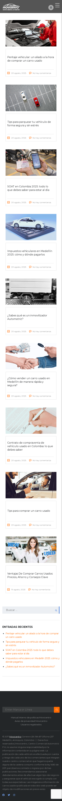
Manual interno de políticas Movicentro (31, 717)
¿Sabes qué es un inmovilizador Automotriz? (30, 666)
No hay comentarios (42, 73)
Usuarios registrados (31, 724)
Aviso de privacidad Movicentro (31, 721)
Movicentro (15, 736)
